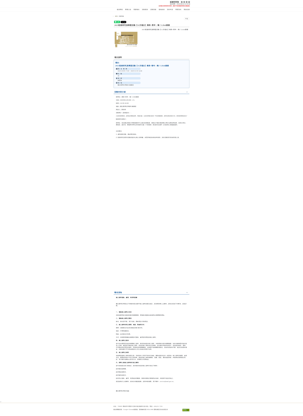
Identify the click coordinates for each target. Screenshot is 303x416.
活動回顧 (153, 9)
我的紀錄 (187, 9)
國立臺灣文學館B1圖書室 (126, 85)
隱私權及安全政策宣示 (161, 409)
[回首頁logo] (124, 2)
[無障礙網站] (186, 411)
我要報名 (137, 9)
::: (113, 16)
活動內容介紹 (120, 92)
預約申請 (170, 9)
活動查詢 (145, 9)
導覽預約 (178, 9)
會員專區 (120, 9)
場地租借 (162, 9)
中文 (186, 18)
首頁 (116, 16)
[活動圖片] (126, 39)
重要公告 (128, 9)
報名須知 (118, 292)
